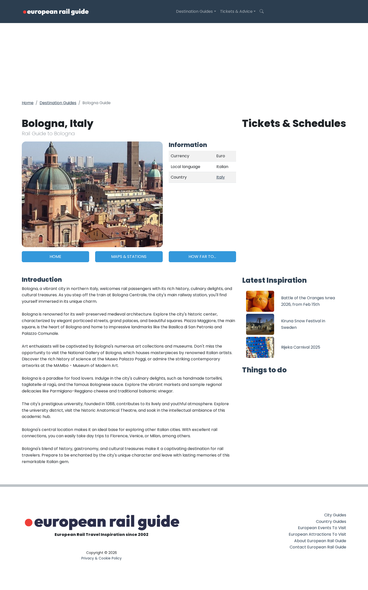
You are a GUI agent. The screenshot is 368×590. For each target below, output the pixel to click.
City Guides (335, 515)
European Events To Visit (322, 528)
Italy (220, 177)
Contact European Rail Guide (318, 547)
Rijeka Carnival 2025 (300, 347)
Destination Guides (194, 11)
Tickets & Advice (236, 11)
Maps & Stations (128, 256)
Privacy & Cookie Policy (101, 558)
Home (28, 103)
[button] (262, 11)
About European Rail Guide (320, 541)
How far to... (202, 256)
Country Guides (331, 521)
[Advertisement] (184, 61)
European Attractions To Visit (317, 534)
